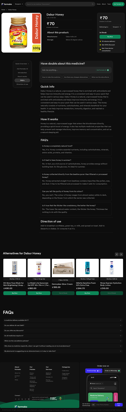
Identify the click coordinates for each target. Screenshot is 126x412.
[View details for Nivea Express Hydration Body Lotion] (111, 268)
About (104, 4)
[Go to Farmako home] (6, 4)
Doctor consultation (49, 380)
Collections (65, 370)
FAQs (16, 380)
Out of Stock (63, 293)
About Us (17, 373)
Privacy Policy (32, 373)
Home (98, 4)
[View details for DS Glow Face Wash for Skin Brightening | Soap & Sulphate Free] (14, 268)
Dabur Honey (12, 9)
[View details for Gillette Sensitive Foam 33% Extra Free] (87, 268)
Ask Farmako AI (22, 69)
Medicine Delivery (48, 373)
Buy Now (110, 36)
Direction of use (22, 84)
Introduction (22, 72)
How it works (22, 76)
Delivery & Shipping (33, 386)
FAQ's (22, 80)
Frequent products (64, 378)
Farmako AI (49, 377)
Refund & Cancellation (33, 382)
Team (109, 4)
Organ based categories (65, 374)
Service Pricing (32, 390)
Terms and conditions (33, 378)
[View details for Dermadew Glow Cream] (63, 268)
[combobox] (18, 4)
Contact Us (17, 376)
